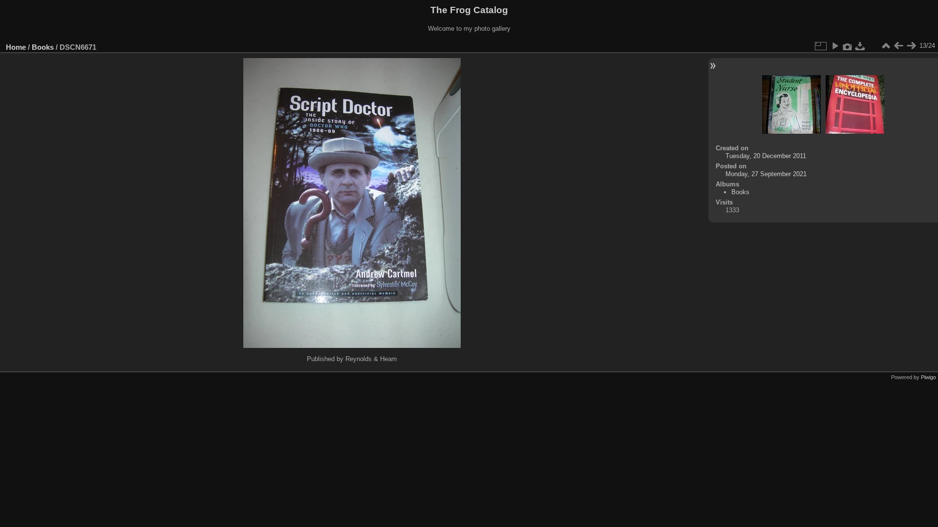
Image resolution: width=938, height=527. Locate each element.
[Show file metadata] (847, 46)
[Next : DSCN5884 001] (911, 46)
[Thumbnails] (885, 46)
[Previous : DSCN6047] (898, 46)
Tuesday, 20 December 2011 (765, 156)
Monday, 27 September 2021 (766, 174)
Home (16, 47)
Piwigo (928, 377)
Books (43, 47)
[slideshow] (835, 46)
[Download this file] (860, 46)
